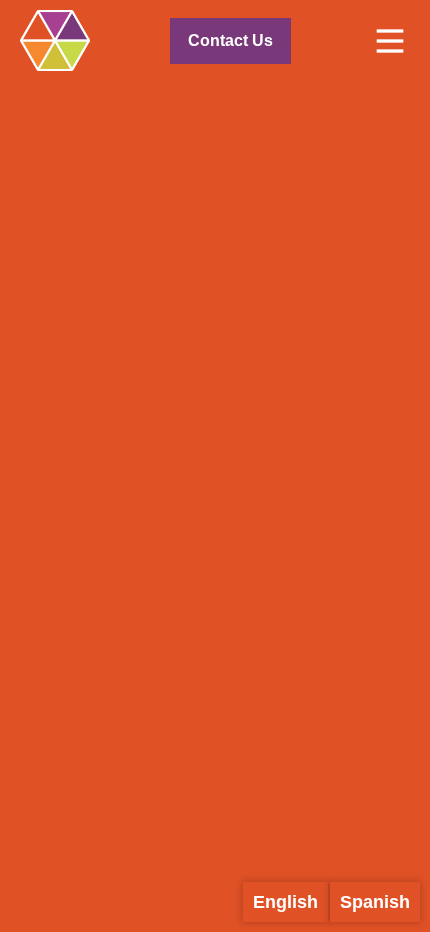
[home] (55, 40)
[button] (390, 41)
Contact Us (230, 40)
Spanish (375, 902)
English (285, 902)
